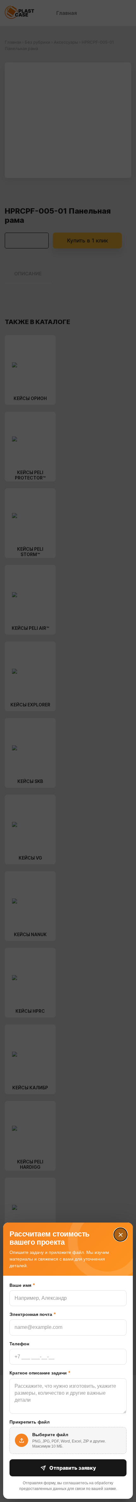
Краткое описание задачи (40, 1372)
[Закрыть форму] (120, 1234)
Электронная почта (32, 1314)
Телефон (19, 1343)
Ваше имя (22, 1285)
